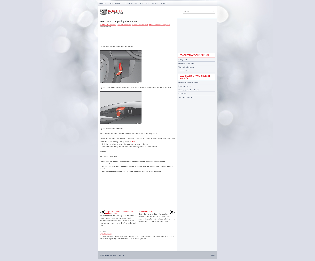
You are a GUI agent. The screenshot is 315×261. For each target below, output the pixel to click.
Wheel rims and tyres (186, 97)
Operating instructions (186, 63)
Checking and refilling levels (140, 24)
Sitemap (155, 3)
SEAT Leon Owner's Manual (108, 24)
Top (147, 3)
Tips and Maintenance (124, 24)
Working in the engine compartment (159, 24)
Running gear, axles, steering (188, 90)
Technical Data (183, 71)
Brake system (183, 93)
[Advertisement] (137, 35)
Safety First (182, 60)
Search (164, 3)
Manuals (102, 3)
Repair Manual (131, 3)
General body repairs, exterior (188, 82)
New (141, 3)
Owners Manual (115, 3)
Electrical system (184, 86)
